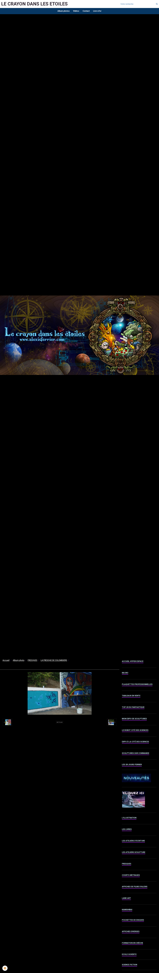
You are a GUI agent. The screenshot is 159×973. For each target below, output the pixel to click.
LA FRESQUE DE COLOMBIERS (54, 660)
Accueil (6, 660)
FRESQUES (32, 660)
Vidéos (76, 11)
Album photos (64, 11)
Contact (86, 11)
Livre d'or (97, 11)
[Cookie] (5, 968)
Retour (60, 722)
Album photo (18, 660)
